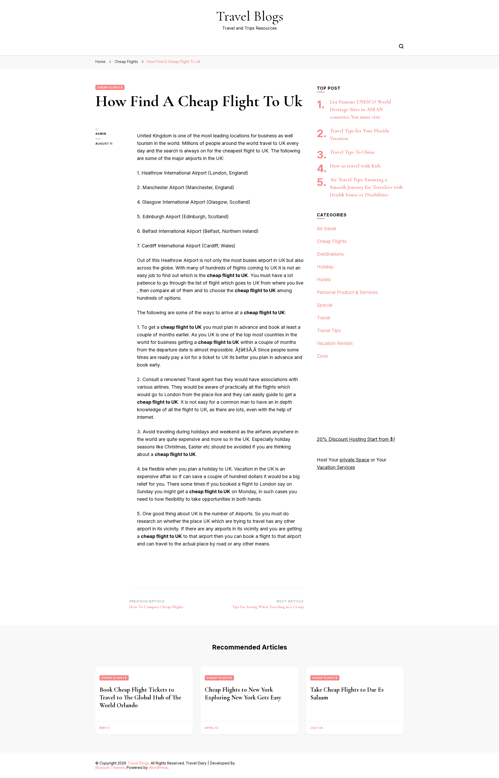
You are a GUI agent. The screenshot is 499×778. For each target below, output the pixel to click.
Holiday (325, 266)
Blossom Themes (110, 767)
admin (100, 133)
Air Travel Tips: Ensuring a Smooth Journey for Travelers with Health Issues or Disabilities (366, 187)
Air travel (326, 228)
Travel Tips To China (352, 152)
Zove (322, 356)
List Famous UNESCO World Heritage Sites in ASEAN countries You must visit (360, 109)
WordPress (158, 767)
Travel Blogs (249, 16)
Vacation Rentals (335, 343)
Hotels (324, 279)
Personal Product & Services (347, 292)
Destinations (330, 254)
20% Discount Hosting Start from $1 (356, 439)
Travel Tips (329, 330)
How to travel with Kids (355, 166)
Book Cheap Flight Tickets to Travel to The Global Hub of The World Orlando (140, 697)
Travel (323, 317)
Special (324, 305)
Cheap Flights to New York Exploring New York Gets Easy (243, 693)
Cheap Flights (110, 87)
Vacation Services (336, 467)
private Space (354, 459)
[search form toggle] (401, 46)
